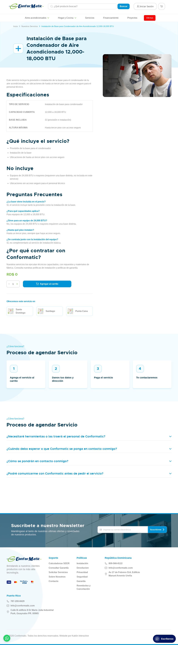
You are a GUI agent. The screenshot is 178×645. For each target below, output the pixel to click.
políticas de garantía (67, 268)
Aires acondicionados (35, 18)
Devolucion (83, 568)
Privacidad (82, 572)
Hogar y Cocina (65, 18)
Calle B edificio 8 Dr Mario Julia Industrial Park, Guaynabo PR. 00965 (32, 612)
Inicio (15, 26)
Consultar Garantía (59, 568)
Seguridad (82, 577)
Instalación (82, 563)
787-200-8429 (17, 601)
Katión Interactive (80, 636)
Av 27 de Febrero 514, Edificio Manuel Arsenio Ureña (124, 574)
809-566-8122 (116, 563)
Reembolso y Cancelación (84, 587)
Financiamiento (110, 18)
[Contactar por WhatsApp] (6, 638)
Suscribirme (155, 529)
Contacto (53, 581)
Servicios (89, 18)
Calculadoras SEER (59, 563)
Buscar (123, 6)
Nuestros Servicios (29, 26)
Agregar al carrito (49, 284)
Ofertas (149, 18)
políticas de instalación (44, 268)
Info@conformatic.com (121, 568)
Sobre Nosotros (57, 577)
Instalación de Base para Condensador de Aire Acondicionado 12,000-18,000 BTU (77, 26)
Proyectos (132, 18)
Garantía (81, 581)
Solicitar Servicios (58, 572)
